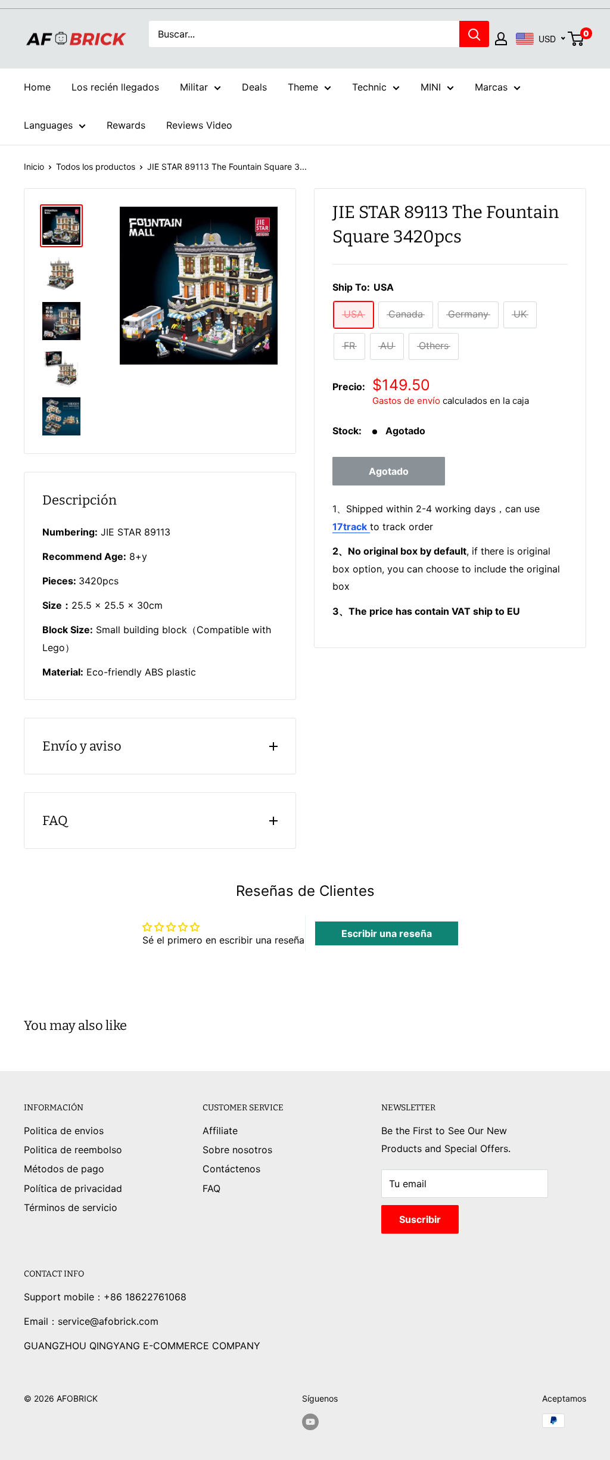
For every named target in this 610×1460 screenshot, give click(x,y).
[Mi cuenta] (501, 38)
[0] (576, 39)
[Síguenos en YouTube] (310, 1422)
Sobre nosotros (237, 1150)
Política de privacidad (73, 1188)
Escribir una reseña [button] (386, 933)
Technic (369, 87)
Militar (194, 87)
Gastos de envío (406, 400)
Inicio (34, 166)
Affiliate (220, 1131)
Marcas (491, 87)
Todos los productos (95, 166)
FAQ (211, 1188)
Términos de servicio (70, 1207)
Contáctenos (231, 1169)
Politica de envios (64, 1131)
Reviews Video (199, 125)
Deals (254, 87)
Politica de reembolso (73, 1150)
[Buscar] (474, 34)
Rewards (126, 125)
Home (37, 87)
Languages (48, 125)
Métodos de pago (64, 1169)
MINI (431, 87)
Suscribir (420, 1219)
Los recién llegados (115, 87)
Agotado (389, 471)
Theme (303, 87)
